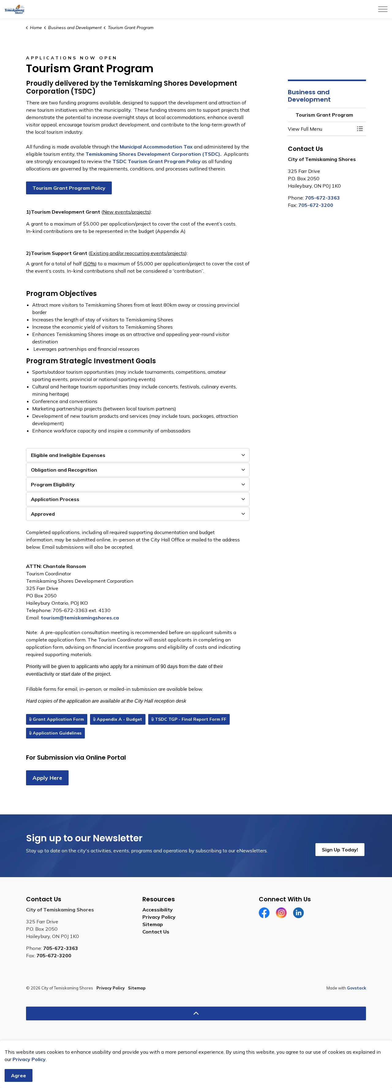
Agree (18, 1075)
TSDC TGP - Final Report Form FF (190, 719)
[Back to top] (196, 1013)
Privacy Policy (29, 1059)
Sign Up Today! (340, 850)
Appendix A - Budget (119, 719)
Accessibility (157, 910)
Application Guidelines (57, 733)
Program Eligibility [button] (53, 484)
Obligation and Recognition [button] (64, 470)
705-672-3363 (322, 198)
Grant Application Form (58, 719)
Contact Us (155, 932)
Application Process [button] (55, 499)
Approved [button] (43, 514)
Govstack (356, 987)
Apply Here (47, 777)
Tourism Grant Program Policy (68, 188)
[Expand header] (383, 9)
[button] (321, 129)
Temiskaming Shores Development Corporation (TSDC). (154, 154)
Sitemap (152, 924)
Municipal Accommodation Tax (156, 147)
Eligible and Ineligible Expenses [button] (68, 455)
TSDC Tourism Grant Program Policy (156, 161)
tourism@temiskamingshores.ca (80, 618)
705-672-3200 (315, 205)
